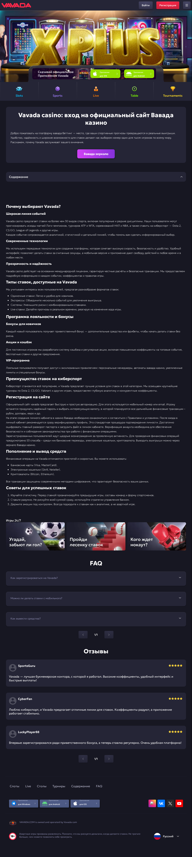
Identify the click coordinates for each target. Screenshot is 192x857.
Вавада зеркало (96, 154)
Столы (41, 786)
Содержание (80, 786)
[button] (187, 46)
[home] (16, 5)
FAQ (99, 786)
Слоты (14, 786)
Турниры (58, 786)
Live (28, 786)
